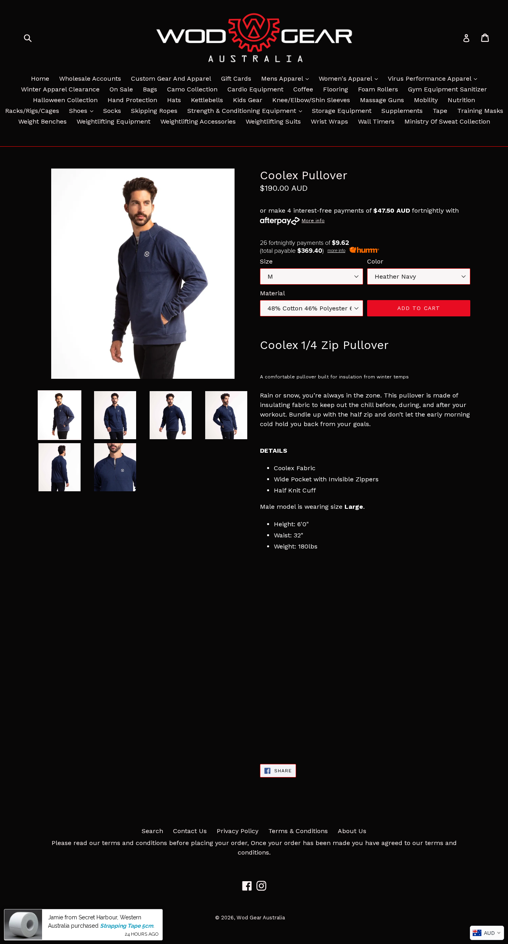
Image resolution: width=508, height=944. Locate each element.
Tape (440, 110)
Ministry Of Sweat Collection (447, 121)
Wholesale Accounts (90, 78)
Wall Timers (376, 121)
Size (266, 261)
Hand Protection (132, 100)
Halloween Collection (65, 100)
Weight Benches (42, 121)
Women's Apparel (350, 78)
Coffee (303, 89)
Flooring (335, 89)
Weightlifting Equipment (113, 121)
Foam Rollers (378, 89)
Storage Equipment (341, 110)
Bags (150, 89)
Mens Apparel (287, 78)
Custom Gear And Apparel (171, 78)
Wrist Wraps (329, 121)
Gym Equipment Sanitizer (447, 89)
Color (375, 261)
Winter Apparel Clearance (60, 89)
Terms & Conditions (298, 831)
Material (272, 293)
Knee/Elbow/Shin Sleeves (311, 100)
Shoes (83, 110)
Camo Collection (192, 89)
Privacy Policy (237, 831)
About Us (352, 831)
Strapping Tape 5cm (126, 925)
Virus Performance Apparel (434, 78)
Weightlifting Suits (273, 121)
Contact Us (190, 831)
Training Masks (480, 110)
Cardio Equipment (255, 89)
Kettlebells (207, 100)
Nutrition (461, 100)
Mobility (426, 100)
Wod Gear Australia (261, 918)
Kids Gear (247, 100)
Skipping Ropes (154, 110)
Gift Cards (236, 78)
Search (152, 831)
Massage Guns (382, 100)
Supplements (402, 110)
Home (40, 78)
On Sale (121, 89)
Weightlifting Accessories (198, 121)
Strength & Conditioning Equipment (246, 110)
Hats (174, 100)
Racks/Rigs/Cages (32, 110)
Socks (112, 110)
